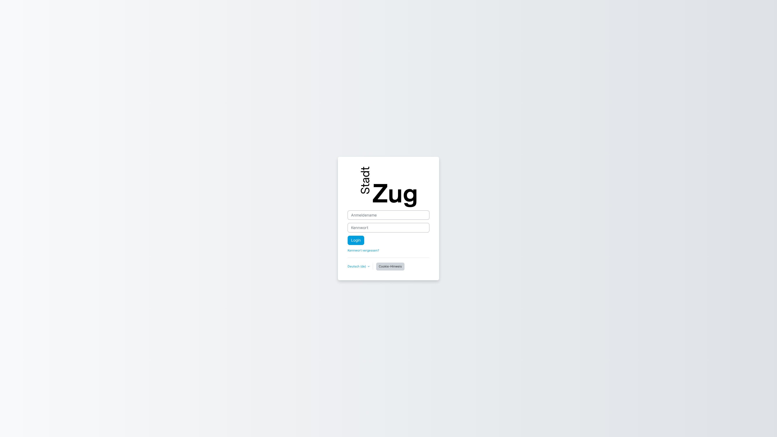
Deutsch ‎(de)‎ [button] (357, 266)
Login (356, 240)
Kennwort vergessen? (363, 250)
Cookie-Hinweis (390, 266)
